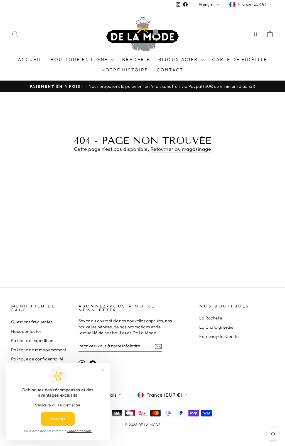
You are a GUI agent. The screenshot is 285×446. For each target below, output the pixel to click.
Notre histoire (125, 69)
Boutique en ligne (80, 59)
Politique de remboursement (38, 349)
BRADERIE (136, 59)
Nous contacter (26, 331)
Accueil (30, 59)
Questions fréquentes (31, 321)
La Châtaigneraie (216, 327)
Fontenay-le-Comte (219, 336)
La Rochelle (210, 318)
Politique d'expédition (32, 340)
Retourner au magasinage (181, 149)
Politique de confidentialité (37, 359)
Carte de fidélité (239, 59)
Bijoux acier (179, 59)
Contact (170, 69)
